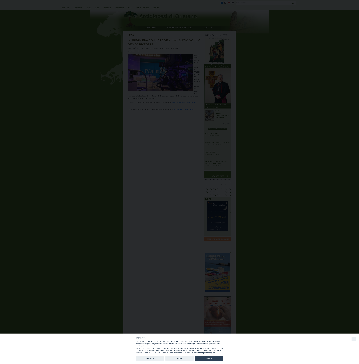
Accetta (209, 358)
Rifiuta (179, 358)
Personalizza (150, 358)
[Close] (354, 339)
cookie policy (203, 353)
